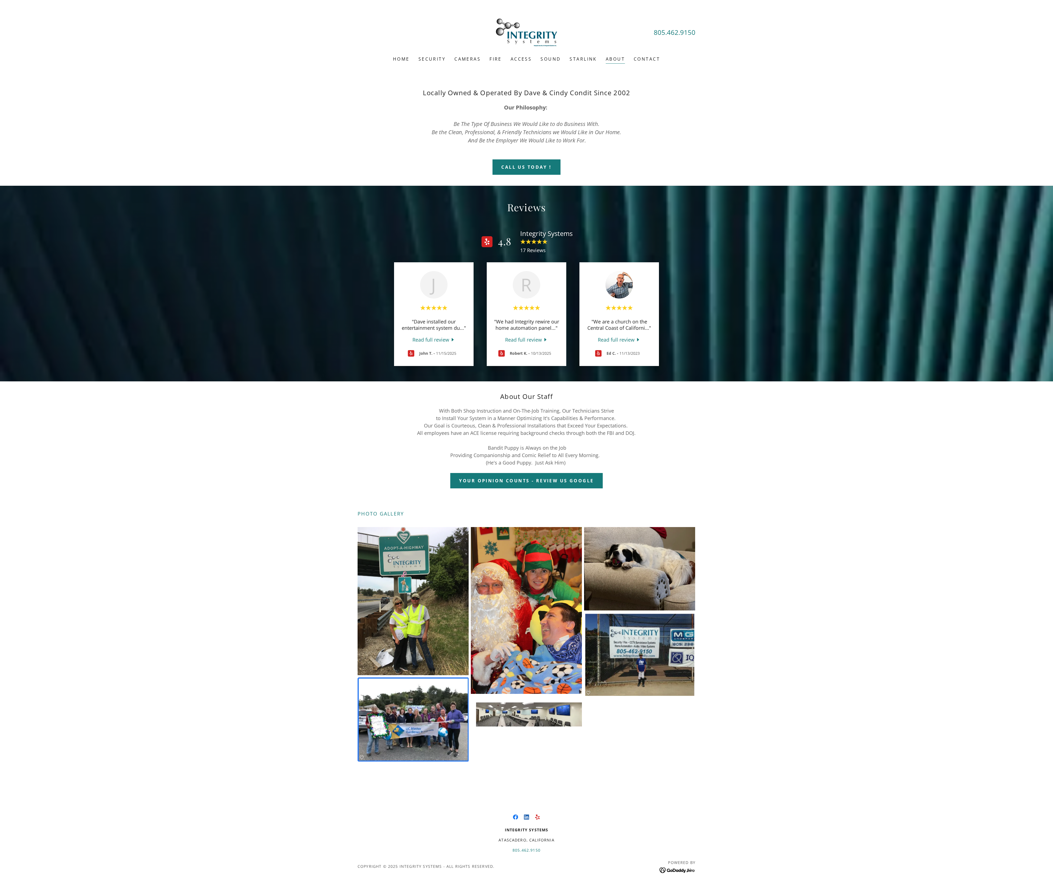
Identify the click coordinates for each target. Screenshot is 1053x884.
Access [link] (521, 59)
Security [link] (432, 59)
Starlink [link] (583, 59)
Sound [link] (550, 59)
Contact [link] (647, 59)
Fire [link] (495, 59)
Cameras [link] (467, 59)
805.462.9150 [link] (674, 32)
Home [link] (401, 59)
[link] (526, 31)
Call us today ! (526, 167)
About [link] (615, 59)
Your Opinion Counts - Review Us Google (526, 481)
